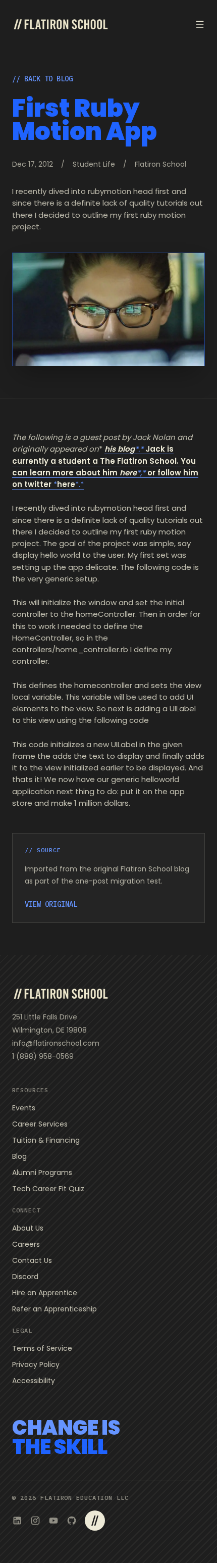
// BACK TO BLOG (42, 78)
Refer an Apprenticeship (54, 1309)
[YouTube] (53, 1521)
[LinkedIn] (17, 1521)
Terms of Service (42, 1348)
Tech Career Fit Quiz (48, 1189)
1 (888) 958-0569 (43, 1056)
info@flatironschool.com (55, 1043)
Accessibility (33, 1381)
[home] (60, 24)
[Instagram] (35, 1521)
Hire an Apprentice (44, 1293)
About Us (27, 1228)
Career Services (40, 1124)
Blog (19, 1156)
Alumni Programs (42, 1172)
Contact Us (32, 1260)
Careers (26, 1244)
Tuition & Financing (46, 1140)
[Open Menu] (200, 24)
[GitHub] (72, 1521)
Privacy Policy (36, 1364)
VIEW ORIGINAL (51, 904)
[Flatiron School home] (60, 994)
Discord (25, 1277)
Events (23, 1108)
